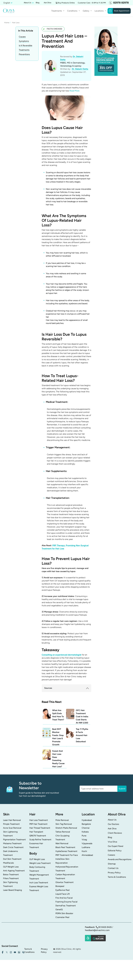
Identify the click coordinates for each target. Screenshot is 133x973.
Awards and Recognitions (119, 859)
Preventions (24, 54)
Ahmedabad (87, 855)
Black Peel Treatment (65, 847)
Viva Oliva (112, 842)
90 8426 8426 (105, 927)
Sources (48, 688)
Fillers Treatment (11, 878)
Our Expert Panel (115, 846)
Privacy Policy (114, 872)
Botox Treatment (11, 874)
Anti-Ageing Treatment (14, 870)
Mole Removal (62, 820)
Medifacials (8, 863)
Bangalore (86, 824)
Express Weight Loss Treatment (38, 888)
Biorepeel (59, 886)
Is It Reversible (25, 45)
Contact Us (113, 868)
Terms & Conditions (117, 877)
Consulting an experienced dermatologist (61, 655)
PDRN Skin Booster (64, 913)
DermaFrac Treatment (65, 905)
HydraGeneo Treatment (66, 851)
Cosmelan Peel (62, 917)
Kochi (84, 851)
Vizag (84, 839)
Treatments (24, 50)
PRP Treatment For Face (66, 855)
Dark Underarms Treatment (10, 853)
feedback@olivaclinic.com (97, 930)
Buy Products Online (66, 3)
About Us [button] (27, 3)
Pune (84, 835)
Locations (99, 11)
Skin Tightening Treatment (10, 884)
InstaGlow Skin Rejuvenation (62, 861)
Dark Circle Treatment (13, 847)
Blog (37, 3)
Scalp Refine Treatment (40, 839)
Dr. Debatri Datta (80, 69)
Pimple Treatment (11, 824)
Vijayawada (87, 843)
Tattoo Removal (62, 832)
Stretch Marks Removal (66, 828)
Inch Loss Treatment (38, 882)
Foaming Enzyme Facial (66, 901)
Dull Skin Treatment (12, 859)
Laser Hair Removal (12, 820)
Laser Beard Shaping (12, 890)
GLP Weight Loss (11, 867)
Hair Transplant (36, 832)
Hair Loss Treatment (38, 820)
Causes (22, 36)
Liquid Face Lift (62, 894)
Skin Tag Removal (63, 824)
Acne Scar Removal (12, 828)
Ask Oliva (47, 3)
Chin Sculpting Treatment (62, 837)
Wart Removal (61, 843)
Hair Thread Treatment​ (39, 828)
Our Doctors (113, 824)
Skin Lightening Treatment (10, 834)
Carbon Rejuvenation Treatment (65, 876)
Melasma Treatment (12, 843)
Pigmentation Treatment (14, 839)
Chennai (85, 828)
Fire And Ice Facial (64, 898)
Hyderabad (87, 820)
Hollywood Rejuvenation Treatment (66, 869)
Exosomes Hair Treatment (36, 845)
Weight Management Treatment (39, 877)
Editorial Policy (114, 850)
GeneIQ (59, 909)
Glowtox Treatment (64, 882)
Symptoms (24, 41)
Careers (111, 855)
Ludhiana (86, 847)
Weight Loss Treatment (40, 863)
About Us (112, 819)
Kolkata (85, 832)
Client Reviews (115, 833)
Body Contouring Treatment (37, 869)
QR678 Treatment (37, 835)
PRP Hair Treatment (38, 824)
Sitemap (112, 864)
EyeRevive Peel (62, 890)
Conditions (72, 11)
